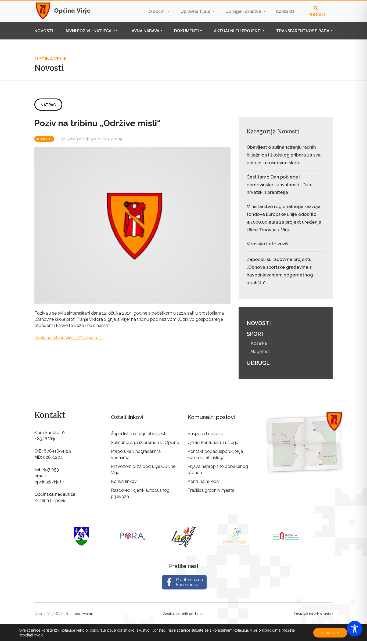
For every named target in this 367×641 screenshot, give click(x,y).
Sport (256, 334)
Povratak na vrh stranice (313, 613)
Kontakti (285, 11)
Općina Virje (68, 11)
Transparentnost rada (302, 30)
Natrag (48, 105)
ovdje (39, 635)
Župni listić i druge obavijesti (138, 433)
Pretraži (316, 14)
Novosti (43, 30)
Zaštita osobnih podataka (183, 613)
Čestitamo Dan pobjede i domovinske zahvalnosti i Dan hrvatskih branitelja (279, 184)
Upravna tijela (196, 11)
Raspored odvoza (205, 433)
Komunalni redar (204, 481)
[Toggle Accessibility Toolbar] (354, 628)
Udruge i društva (243, 11)
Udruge (258, 363)
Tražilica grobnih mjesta (211, 490)
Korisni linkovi (124, 481)
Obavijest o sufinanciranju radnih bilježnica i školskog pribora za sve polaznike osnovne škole (284, 154)
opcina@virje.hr (49, 482)
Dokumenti (186, 30)
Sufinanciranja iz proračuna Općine (145, 442)
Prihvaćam (330, 633)
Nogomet (260, 351)
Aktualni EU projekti (237, 30)
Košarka (259, 343)
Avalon (87, 613)
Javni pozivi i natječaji (90, 30)
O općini (158, 11)
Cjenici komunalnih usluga (213, 442)
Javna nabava (144, 30)
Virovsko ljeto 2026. (268, 243)
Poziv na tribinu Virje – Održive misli (68, 337)
